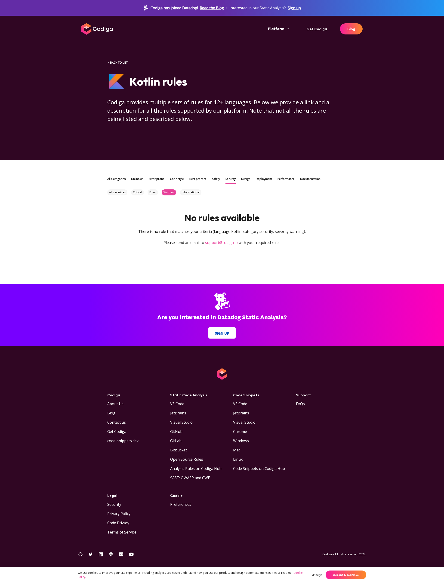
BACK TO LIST (119, 63)
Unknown (137, 179)
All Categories (116, 179)
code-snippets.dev (123, 440)
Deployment (264, 179)
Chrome (240, 431)
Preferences (180, 504)
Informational (191, 192)
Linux (238, 459)
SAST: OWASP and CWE (190, 477)
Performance (286, 179)
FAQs (300, 403)
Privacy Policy (118, 513)
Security (230, 179)
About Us (115, 403)
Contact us (116, 422)
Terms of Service (121, 532)
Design (245, 179)
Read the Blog (212, 7)
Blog (351, 29)
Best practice (198, 179)
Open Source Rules (186, 459)
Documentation (310, 179)
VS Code (177, 403)
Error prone (156, 179)
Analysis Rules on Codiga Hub (196, 468)
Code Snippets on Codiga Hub (259, 468)
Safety (216, 179)
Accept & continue (346, 575)
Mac (236, 450)
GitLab (176, 440)
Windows (241, 440)
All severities (117, 192)
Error (152, 192)
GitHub (176, 431)
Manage (316, 575)
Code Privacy (118, 522)
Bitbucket (178, 450)
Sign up (294, 7)
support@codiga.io (221, 242)
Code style (177, 179)
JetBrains (178, 413)
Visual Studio (181, 422)
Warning (168, 192)
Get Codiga (316, 29)
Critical (137, 192)
